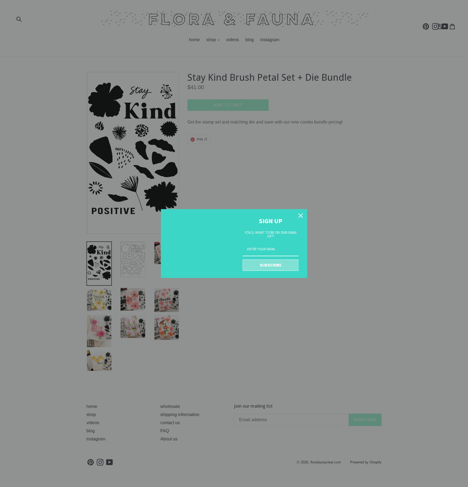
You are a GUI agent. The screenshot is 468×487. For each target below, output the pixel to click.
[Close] (300, 215)
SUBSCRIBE (270, 265)
